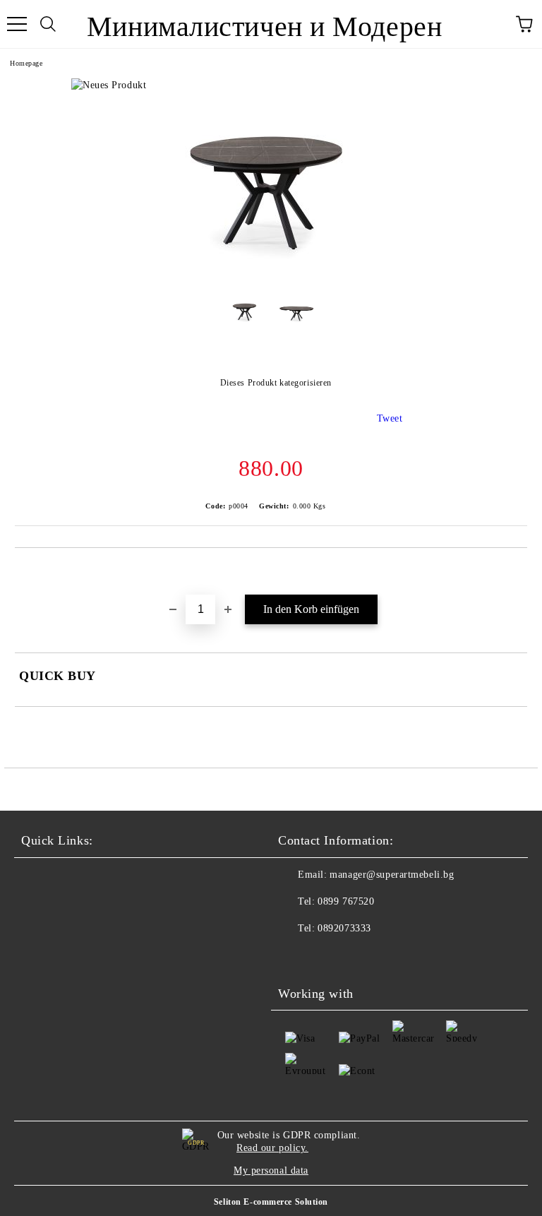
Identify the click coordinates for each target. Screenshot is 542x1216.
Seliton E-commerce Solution (271, 1202)
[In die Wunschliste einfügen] (517, 572)
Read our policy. (272, 1148)
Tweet (390, 418)
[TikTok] (327, 957)
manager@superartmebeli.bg (392, 874)
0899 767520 (346, 901)
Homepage (26, 63)
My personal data (271, 1170)
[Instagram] (296, 957)
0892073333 (344, 928)
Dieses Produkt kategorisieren (276, 383)
